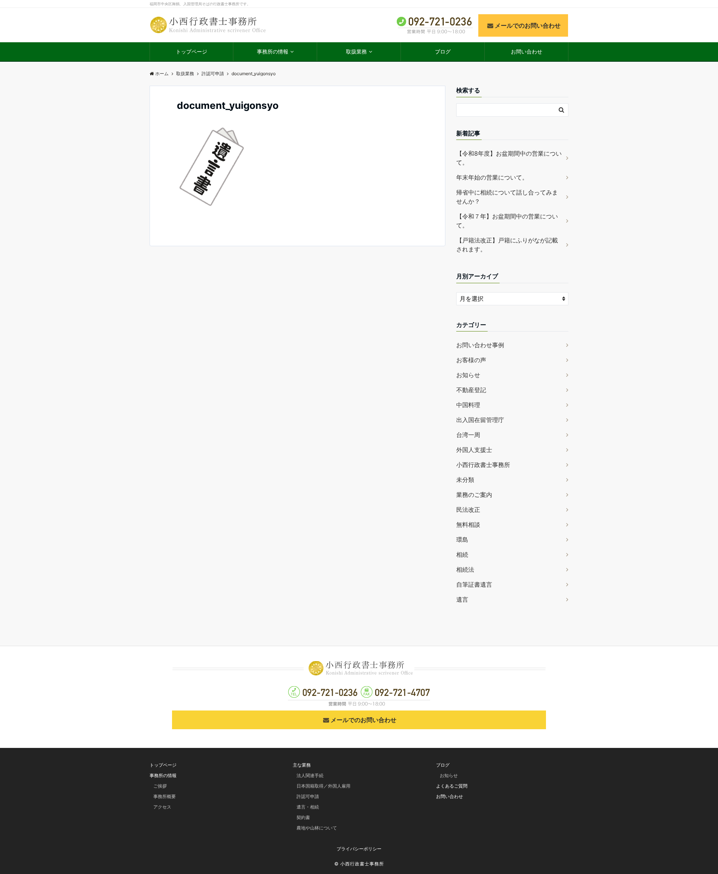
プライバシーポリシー (359, 849)
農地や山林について (317, 828)
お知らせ (468, 375)
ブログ (443, 51)
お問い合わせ (526, 51)
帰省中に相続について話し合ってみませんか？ (507, 197)
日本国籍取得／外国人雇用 (323, 786)
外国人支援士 (474, 449)
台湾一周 (468, 434)
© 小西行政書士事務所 (359, 864)
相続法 (465, 569)
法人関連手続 (310, 775)
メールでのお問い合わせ (528, 25)
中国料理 (468, 405)
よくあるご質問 (451, 786)
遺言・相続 (308, 807)
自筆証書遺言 (474, 584)
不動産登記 (471, 390)
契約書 (303, 817)
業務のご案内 (474, 494)
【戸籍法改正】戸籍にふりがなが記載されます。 (507, 244)
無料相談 (468, 524)
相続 (462, 554)
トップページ (191, 51)
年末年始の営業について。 (492, 177)
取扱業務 (356, 51)
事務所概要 (164, 796)
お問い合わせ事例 (480, 345)
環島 (462, 539)
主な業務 (302, 765)
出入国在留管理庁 (480, 420)
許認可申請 (308, 796)
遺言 (462, 599)
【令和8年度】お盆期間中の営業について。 (509, 158)
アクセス (162, 807)
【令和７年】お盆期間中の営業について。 (507, 221)
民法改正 (468, 509)
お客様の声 (471, 360)
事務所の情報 (272, 51)
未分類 (465, 479)
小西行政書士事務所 (483, 464)
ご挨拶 (160, 786)
